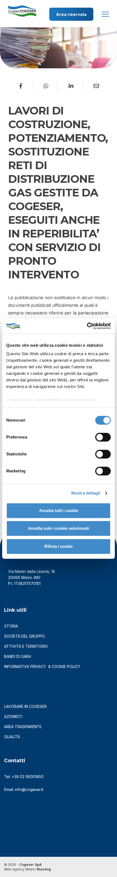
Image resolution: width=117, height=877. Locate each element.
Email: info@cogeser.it (23, 789)
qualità (12, 736)
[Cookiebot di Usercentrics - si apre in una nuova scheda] (87, 325)
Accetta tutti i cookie (58, 510)
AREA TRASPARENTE (23, 726)
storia (11, 626)
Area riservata (71, 14)
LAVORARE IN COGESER (25, 706)
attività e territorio (26, 646)
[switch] (103, 437)
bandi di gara (17, 656)
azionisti (13, 716)
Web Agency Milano (20, 869)
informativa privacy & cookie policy (42, 666)
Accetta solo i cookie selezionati (58, 528)
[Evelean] (22, 8)
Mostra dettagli (85, 493)
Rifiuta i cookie (58, 546)
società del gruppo (24, 636)
